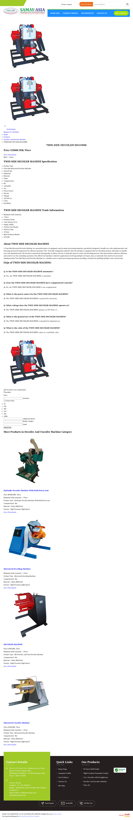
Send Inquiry (11, 129)
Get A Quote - (121, 13)
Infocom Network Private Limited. (29, 816)
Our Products (87, 13)
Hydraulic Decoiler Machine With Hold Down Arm (26, 490)
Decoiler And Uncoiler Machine (15, 139)
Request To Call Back (11, 132)
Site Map (61, 785)
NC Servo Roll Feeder (91, 769)
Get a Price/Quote (10, 155)
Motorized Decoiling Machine (17, 569)
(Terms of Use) (57, 814)
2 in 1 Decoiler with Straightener (95, 777)
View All (86, 785)
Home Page (55, 13)
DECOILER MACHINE (13, 644)
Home (6, 134)
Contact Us (102, 13)
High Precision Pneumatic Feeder (95, 773)
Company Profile (70, 13)
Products (7, 137)
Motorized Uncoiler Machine (17, 723)
